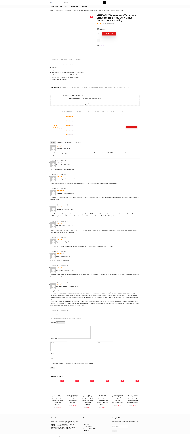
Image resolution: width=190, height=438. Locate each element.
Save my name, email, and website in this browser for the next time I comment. (72, 363)
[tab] (54, 59)
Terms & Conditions (87, 426)
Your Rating (53, 322)
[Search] (104, 2)
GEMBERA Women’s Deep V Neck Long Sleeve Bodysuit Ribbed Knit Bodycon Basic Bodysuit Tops (132, 398)
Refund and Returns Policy (89, 428)
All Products (54, 6)
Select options (102, 409)
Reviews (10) (79, 59)
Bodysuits (68, 10)
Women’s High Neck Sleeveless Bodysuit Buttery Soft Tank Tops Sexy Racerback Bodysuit (117, 398)
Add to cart (109, 33)
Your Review (54, 338)
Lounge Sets (74, 6)
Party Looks (63, 6)
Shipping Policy (86, 430)
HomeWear (84, 6)
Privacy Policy (86, 424)
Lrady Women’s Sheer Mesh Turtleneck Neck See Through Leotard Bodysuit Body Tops (72, 398)
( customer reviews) (109, 23)
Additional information (66, 59)
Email (52, 358)
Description (55, 59)
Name (52, 353)
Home (51, 10)
